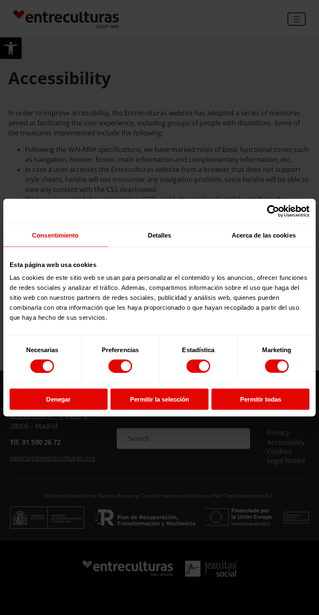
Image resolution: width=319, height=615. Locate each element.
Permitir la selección (159, 399)
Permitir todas (260, 399)
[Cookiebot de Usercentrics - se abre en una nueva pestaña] (273, 211)
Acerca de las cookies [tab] (264, 234)
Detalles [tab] (160, 234)
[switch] (120, 365)
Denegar (58, 399)
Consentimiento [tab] (55, 234)
